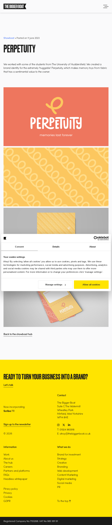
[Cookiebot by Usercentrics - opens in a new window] (96, 238)
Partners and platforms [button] (17, 470)
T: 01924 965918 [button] (65, 429)
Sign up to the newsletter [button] (17, 424)
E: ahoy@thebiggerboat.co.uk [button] (73, 433)
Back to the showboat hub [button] (18, 334)
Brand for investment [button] (68, 454)
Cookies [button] (8, 497)
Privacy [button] (8, 493)
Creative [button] (61, 462)
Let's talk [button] (8, 385)
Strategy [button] (61, 458)
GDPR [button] (7, 501)
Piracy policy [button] (11, 488)
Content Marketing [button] (67, 474)
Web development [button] (67, 470)
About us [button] (8, 458)
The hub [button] (8, 462)
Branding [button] (62, 466)
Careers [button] (8, 466)
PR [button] (58, 487)
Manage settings (53, 284)
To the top (63, 501)
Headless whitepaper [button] (15, 479)
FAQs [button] (6, 474)
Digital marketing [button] (66, 479)
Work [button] (6, 454)
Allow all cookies (91, 284)
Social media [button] (64, 483)
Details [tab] (56, 246)
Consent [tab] (19, 246)
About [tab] (92, 246)
